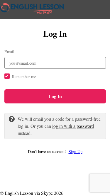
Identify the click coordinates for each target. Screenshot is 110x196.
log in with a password (73, 126)
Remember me (24, 76)
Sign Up (75, 151)
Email (9, 51)
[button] (55, 151)
